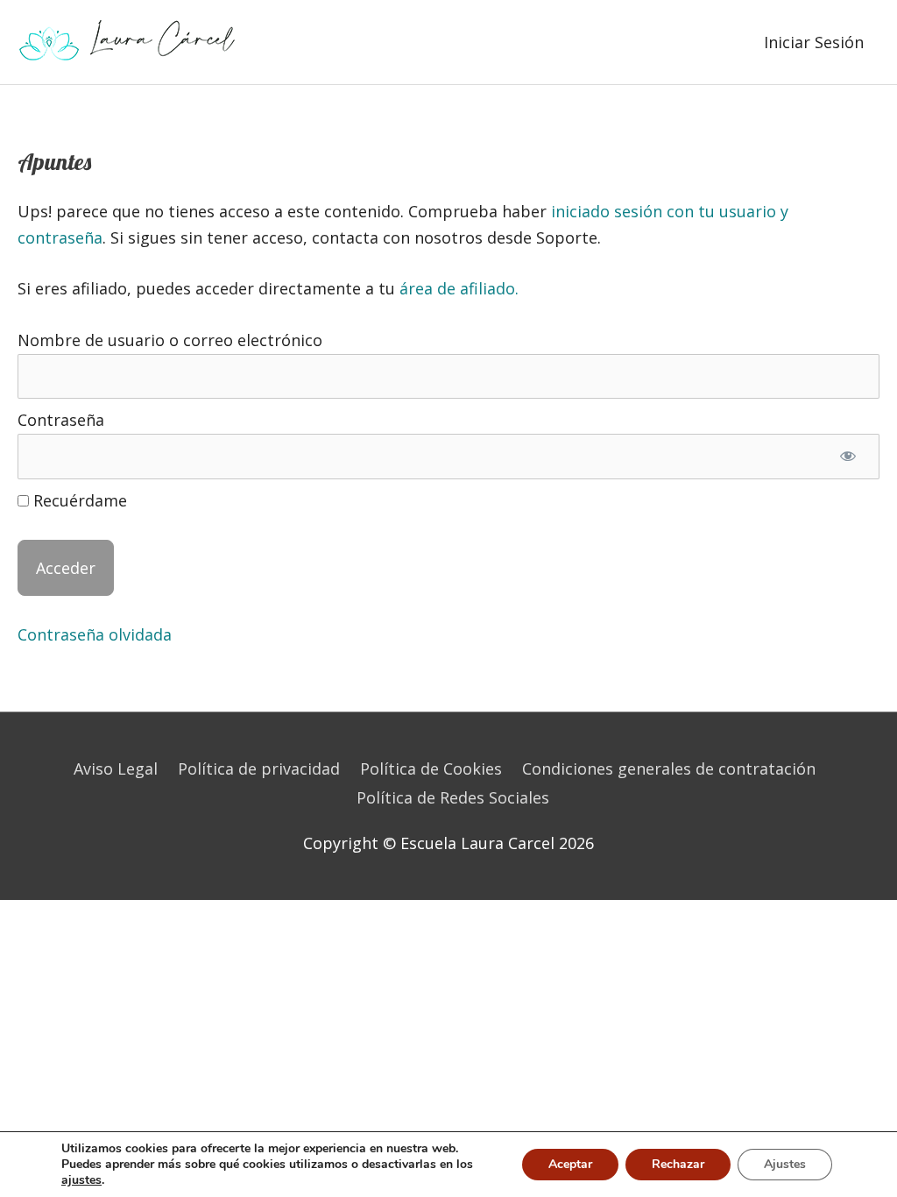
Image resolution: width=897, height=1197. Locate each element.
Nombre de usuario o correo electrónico (170, 340)
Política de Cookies (431, 768)
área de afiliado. (459, 288)
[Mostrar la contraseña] (847, 456)
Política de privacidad (259, 768)
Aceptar (570, 1164)
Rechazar (678, 1164)
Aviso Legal (116, 768)
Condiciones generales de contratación (669, 768)
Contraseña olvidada (95, 634)
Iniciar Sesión (814, 42)
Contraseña (61, 419)
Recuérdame (78, 500)
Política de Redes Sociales (453, 797)
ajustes (81, 1180)
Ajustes (785, 1164)
